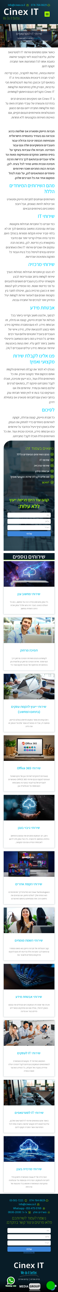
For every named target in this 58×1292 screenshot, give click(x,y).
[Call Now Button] (50, 1285)
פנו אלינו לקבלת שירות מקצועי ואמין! (29, 477)
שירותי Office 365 (29, 768)
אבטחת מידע (42, 471)
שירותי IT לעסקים (29, 1053)
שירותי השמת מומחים (29, 940)
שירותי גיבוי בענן (29, 827)
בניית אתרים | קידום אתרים (29, 1279)
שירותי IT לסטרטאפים (29, 1112)
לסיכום (45, 482)
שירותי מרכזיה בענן (29, 1169)
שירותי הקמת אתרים (29, 884)
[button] (47, 14)
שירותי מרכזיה (41, 465)
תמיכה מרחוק (29, 650)
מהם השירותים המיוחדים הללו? (33, 454)
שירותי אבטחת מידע (29, 996)
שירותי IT (44, 460)
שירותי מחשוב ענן (29, 594)
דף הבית (37, 38)
